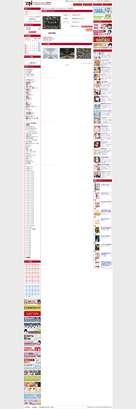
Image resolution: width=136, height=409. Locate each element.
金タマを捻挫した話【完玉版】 (105, 254)
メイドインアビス (105, 60)
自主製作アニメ (30, 162)
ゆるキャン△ (104, 96)
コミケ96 (28, 230)
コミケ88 (28, 244)
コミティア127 (30, 180)
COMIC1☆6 (29, 170)
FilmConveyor (75, 22)
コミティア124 (30, 185)
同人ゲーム (29, 160)
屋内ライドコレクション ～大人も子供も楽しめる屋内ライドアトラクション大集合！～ (106, 263)
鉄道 (27, 148)
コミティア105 (30, 217)
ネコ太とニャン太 (105, 184)
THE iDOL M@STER (31, 133)
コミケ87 (28, 245)
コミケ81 (28, 256)
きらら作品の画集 (105, 164)
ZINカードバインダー (106, 171)
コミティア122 (30, 188)
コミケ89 (28, 242)
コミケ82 (28, 254)
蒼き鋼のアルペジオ (105, 67)
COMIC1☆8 (29, 167)
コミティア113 (30, 203)
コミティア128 (30, 178)
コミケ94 (28, 234)
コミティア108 (30, 212)
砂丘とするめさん (105, 218)
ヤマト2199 (103, 117)
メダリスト (103, 74)
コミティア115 (30, 200)
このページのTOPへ (87, 63)
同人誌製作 (29, 141)
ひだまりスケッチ (31, 155)
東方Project (29, 156)
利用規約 (34, 407)
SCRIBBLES (103, 148)
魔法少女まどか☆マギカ (32, 143)
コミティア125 (30, 183)
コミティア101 (30, 224)
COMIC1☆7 (29, 168)
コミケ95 (28, 232)
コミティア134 (30, 172)
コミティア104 (30, 219)
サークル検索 (51, 8)
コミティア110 (30, 208)
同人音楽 (28, 163)
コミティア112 (30, 205)
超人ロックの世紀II (105, 235)
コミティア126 (30, 182)
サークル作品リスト (61, 8)
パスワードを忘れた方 (34, 21)
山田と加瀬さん (104, 81)
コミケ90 (28, 240)
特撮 (27, 158)
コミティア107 (30, 214)
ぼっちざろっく (104, 88)
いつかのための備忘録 (106, 244)
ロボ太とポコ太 (104, 193)
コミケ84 (28, 251)
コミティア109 (30, 210)
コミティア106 (30, 215)
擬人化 (28, 146)
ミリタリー (29, 111)
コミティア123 (30, 187)
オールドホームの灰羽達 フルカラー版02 (106, 228)
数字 (29, 296)
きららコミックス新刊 (106, 110)
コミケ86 (28, 247)
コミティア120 (30, 192)
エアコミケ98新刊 (31, 229)
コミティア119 (30, 193)
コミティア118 (30, 195)
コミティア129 (30, 177)
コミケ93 (28, 235)
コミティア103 (30, 220)
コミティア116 (30, 198)
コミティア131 (30, 173)
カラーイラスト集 (31, 151)
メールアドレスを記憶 (33, 16)
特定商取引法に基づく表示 (46, 407)
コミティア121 (30, 190)
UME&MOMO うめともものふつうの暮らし (106, 211)
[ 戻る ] (67, 65)
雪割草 (102, 52)
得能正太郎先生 (104, 126)
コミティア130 (30, 175)
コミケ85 (28, 249)
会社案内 (27, 407)
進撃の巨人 (29, 135)
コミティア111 (30, 207)
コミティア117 (30, 197)
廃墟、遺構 (29, 150)
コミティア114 (30, 202)
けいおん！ (29, 145)
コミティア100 (30, 225)
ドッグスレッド (104, 133)
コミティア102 (30, 222)
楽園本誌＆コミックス (106, 103)
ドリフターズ (104, 141)
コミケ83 (28, 252)
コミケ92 (28, 237)
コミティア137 (30, 76)
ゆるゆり (28, 153)
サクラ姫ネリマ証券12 (106, 201)
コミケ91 (28, 239)
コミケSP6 (29, 227)
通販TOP (44, 8)
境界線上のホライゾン (32, 136)
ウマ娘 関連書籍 (104, 157)
